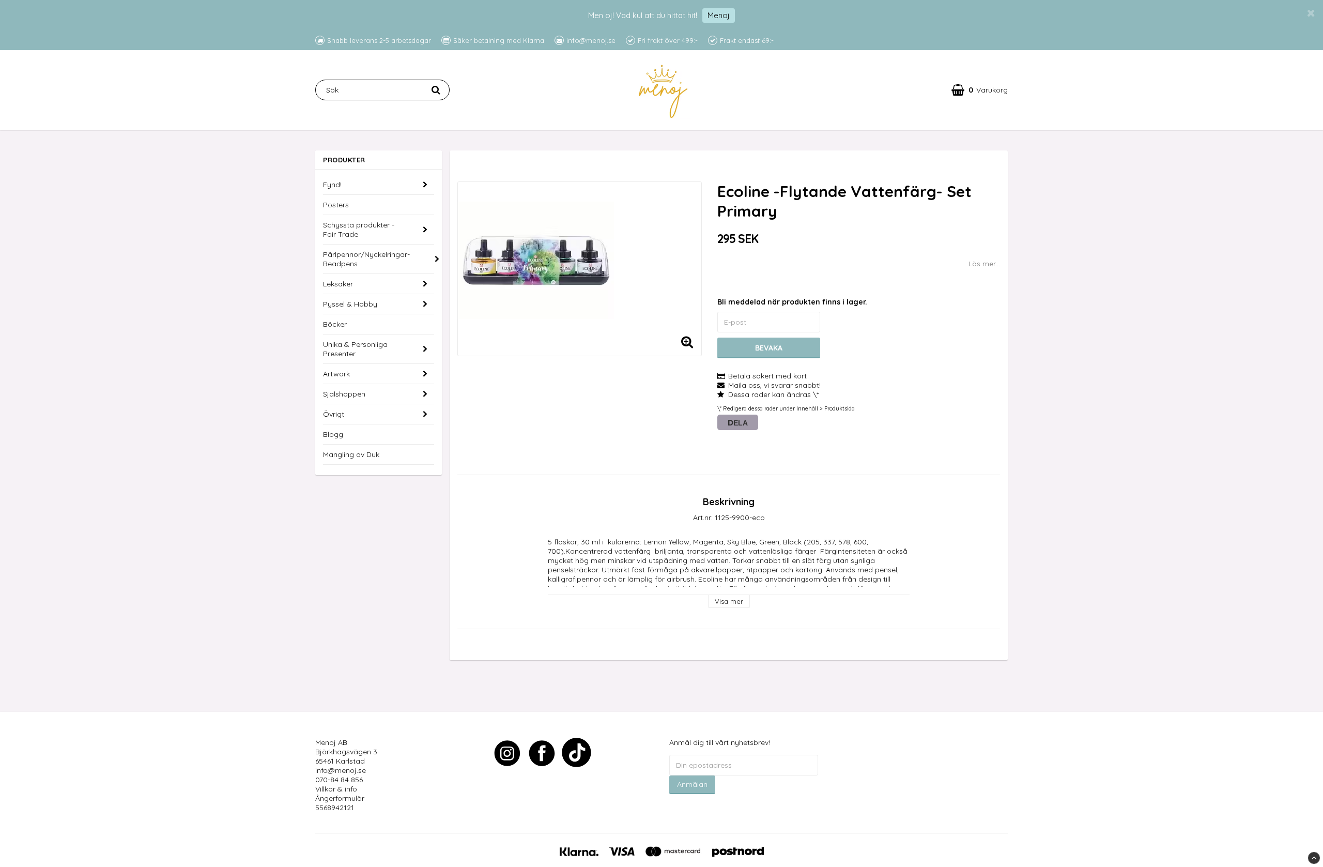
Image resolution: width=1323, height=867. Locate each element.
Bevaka (768, 348)
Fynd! (332, 184)
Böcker (335, 324)
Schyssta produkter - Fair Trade (358, 229)
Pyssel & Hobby (350, 304)
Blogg (333, 434)
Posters (336, 204)
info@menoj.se (340, 770)
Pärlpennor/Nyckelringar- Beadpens (366, 259)
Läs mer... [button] (984, 263)
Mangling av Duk (351, 454)
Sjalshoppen (344, 394)
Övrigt (333, 414)
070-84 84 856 (339, 779)
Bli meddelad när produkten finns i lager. (792, 302)
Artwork (336, 373)
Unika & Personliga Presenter (355, 349)
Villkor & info (336, 789)
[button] (979, 90)
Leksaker (338, 283)
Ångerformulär (339, 798)
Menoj (718, 15)
